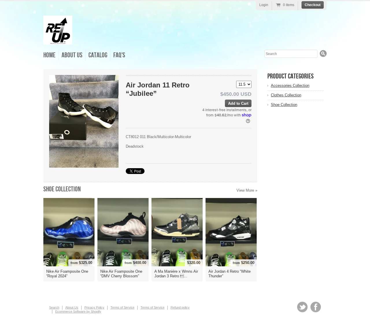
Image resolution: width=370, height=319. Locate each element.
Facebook (315, 307)
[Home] (57, 40)
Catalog (97, 55)
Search (54, 307)
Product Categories (290, 76)
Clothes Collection (286, 95)
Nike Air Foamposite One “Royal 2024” (67, 273)
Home (49, 55)
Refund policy (180, 307)
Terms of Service (122, 307)
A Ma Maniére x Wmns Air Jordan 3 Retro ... (176, 273)
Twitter (302, 307)
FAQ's (119, 55)
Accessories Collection (290, 85)
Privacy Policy (94, 307)
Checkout (313, 5)
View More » (246, 190)
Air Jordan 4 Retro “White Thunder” (229, 273)
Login (263, 5)
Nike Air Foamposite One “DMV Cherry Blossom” (121, 273)
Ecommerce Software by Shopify (78, 311)
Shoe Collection (62, 189)
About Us (72, 55)
